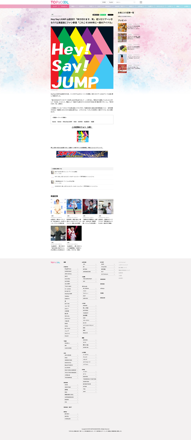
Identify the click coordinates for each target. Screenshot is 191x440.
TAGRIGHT (85, 313)
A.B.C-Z (66, 308)
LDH (99, 6)
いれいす (85, 359)
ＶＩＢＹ (85, 371)
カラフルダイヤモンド (88, 325)
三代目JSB (67, 375)
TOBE (90, 6)
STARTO (81, 6)
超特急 (66, 389)
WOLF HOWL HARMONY (70, 370)
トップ (55, 6)
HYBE (83, 369)
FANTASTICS (68, 362)
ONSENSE (102, 279)
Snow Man (67, 278)
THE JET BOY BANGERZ (70, 372)
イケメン (102, 288)
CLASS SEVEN (68, 348)
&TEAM (85, 386)
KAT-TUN (67, 303)
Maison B (85, 332)
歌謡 (178, 6)
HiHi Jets (67, 316)
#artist (59, 121)
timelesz (67, 296)
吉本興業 (85, 315)
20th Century (68, 273)
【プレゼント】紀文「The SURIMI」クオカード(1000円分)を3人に (133, 68)
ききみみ (102, 284)
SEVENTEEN (86, 381)
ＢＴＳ (84, 374)
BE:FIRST (67, 414)
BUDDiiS (67, 399)
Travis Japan (68, 286)
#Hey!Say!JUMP (67, 121)
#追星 (92, 121)
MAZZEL (67, 416)
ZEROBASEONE (87, 271)
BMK (84, 328)
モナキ (84, 342)
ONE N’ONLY (68, 387)
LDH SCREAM (68, 355)
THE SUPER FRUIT (87, 278)
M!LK (66, 392)
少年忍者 (67, 311)
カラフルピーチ (86, 362)
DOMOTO (67, 298)
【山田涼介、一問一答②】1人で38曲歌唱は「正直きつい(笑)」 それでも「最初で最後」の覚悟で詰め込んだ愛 (74, 250)
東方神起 (103, 269)
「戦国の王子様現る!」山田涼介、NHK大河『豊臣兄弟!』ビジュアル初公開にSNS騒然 (90, 222)
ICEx (66, 402)
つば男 (149, 6)
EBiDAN (107, 6)
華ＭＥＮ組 (85, 345)
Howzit (66, 336)
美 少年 (66, 313)
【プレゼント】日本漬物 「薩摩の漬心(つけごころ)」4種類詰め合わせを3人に (133, 38)
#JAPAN (80, 121)
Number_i (67, 343)
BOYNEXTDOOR (87, 384)
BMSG (131, 6)
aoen (84, 391)
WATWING (85, 310)
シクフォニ (85, 364)
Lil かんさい (67, 318)
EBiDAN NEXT (119, 6)
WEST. (66, 276)
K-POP (102, 262)
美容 (72, 6)
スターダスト (86, 320)
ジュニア (67, 331)
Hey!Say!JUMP (68, 293)
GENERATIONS (68, 360)
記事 (52, 14)
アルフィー (85, 293)
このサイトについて (123, 265)
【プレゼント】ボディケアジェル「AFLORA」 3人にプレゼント (133, 58)
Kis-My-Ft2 (67, 291)
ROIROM (85, 305)
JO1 (84, 264)
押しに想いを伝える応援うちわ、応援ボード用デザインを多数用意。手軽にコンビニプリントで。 (77, 147)
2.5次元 (84, 352)
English (111, 2)
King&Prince (68, 269)
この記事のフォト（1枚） (82, 127)
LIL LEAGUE (67, 367)
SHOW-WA (85, 347)
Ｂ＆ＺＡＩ (67, 333)
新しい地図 (85, 308)
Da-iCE (84, 323)
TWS (84, 389)
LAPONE (140, 6)
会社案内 (121, 278)
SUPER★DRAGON (69, 397)
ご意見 (120, 275)
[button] (48, 6)
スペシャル (160, 6)
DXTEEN (85, 269)
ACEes (66, 326)
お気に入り (95, 14)
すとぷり (85, 357)
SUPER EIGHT (68, 271)
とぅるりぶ (85, 354)
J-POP (169, 6)
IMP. (66, 345)
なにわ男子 (67, 283)
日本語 (104, 2)
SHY (84, 281)
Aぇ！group (68, 288)
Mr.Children (86, 288)
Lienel (66, 384)
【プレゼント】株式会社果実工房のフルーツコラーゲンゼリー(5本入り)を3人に (133, 48)
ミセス (84, 291)
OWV (84, 318)
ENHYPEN (85, 376)
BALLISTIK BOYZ (69, 365)
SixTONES (67, 281)
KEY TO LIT (67, 328)
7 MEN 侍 (67, 321)
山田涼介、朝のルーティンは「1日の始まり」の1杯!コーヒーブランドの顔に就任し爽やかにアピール (58, 222)
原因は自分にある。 (69, 394)
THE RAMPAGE (68, 377)
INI (83, 266)
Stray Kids (104, 266)
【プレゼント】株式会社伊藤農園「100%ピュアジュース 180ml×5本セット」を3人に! (133, 27)
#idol (75, 121)
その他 (101, 293)
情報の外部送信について (124, 270)
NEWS (66, 323)
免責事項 (121, 273)
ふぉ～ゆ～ (67, 306)
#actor (54, 121)
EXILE (66, 357)
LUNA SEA (85, 298)
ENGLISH (102, 298)
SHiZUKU (85, 340)
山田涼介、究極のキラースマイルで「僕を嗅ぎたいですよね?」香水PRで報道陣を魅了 (105, 222)
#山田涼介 (86, 121)
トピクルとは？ (122, 262)
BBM (84, 330)
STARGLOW (67, 418)
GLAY (84, 296)
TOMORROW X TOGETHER (89, 379)
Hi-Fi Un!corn (104, 274)
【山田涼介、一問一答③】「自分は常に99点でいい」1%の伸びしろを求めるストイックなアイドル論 (58, 249)
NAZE (102, 264)
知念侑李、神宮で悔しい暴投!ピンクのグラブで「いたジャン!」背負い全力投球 (74, 221)
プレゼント (64, 6)
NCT (102, 271)
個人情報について (123, 267)
